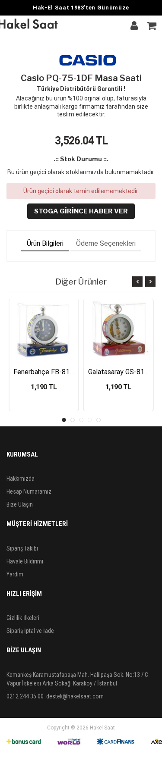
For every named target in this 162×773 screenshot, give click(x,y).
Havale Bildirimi (24, 561)
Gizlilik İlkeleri (22, 617)
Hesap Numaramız (28, 491)
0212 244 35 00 (25, 696)
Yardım (14, 574)
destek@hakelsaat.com (75, 696)
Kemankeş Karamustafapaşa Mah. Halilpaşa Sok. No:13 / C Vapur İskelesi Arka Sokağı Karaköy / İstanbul (77, 679)
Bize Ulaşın (19, 504)
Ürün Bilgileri (45, 243)
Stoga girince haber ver (81, 211)
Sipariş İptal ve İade (30, 630)
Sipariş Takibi (22, 548)
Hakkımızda (20, 478)
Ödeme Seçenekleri (106, 243)
